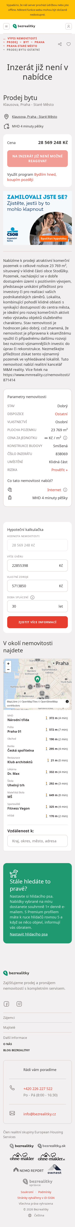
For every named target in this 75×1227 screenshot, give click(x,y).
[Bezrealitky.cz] (22, 1146)
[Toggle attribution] (67, 701)
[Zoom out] (8, 669)
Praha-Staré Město (22, 46)
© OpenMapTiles (28, 701)
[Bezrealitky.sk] (52, 1146)
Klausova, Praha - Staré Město (34, 116)
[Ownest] (55, 1169)
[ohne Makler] (22, 1156)
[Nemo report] (29, 1169)
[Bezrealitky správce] (37, 1182)
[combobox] (37, 841)
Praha (40, 42)
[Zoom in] (8, 664)
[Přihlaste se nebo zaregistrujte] (68, 26)
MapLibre (12, 701)
